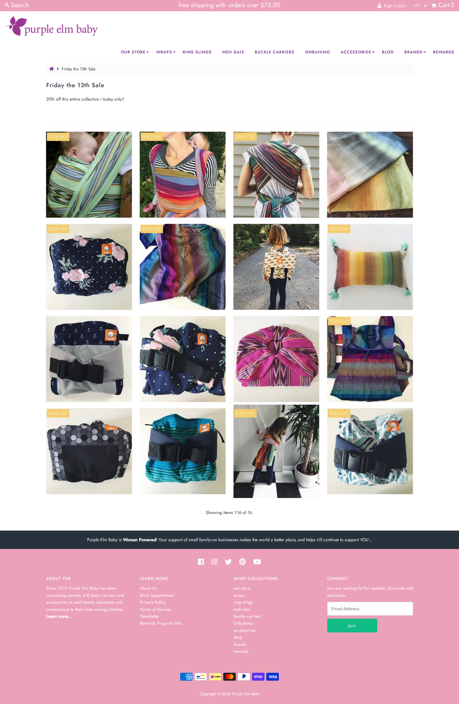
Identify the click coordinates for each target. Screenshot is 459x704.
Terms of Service (155, 609)
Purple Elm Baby (246, 694)
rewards (241, 651)
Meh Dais (233, 52)
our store (242, 588)
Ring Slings (197, 52)
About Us (148, 588)
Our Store (133, 52)
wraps (239, 595)
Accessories (356, 52)
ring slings (243, 602)
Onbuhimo (317, 52)
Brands (413, 52)
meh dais (242, 609)
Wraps (164, 52)
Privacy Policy (153, 602)
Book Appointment (157, 595)
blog (238, 637)
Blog (388, 52)
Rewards (443, 52)
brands (240, 644)
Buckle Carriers (274, 52)
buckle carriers (247, 616)
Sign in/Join (393, 5)
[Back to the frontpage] (52, 69)
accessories (244, 630)
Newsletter (149, 616)
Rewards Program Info (160, 623)
